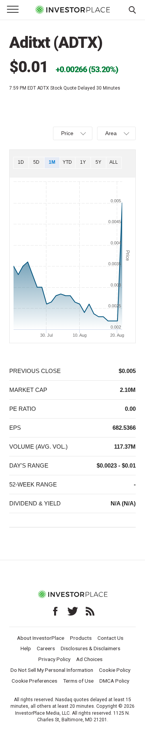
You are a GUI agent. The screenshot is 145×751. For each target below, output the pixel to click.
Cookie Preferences (34, 681)
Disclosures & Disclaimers (90, 648)
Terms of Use (78, 681)
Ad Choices (89, 659)
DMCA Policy (114, 681)
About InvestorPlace (40, 638)
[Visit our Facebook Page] (55, 611)
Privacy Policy (54, 659)
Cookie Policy (114, 670)
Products (81, 638)
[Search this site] (132, 9)
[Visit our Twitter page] (72, 611)
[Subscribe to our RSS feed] (90, 611)
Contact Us (110, 638)
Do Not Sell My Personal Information (51, 670)
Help (25, 648)
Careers (46, 648)
